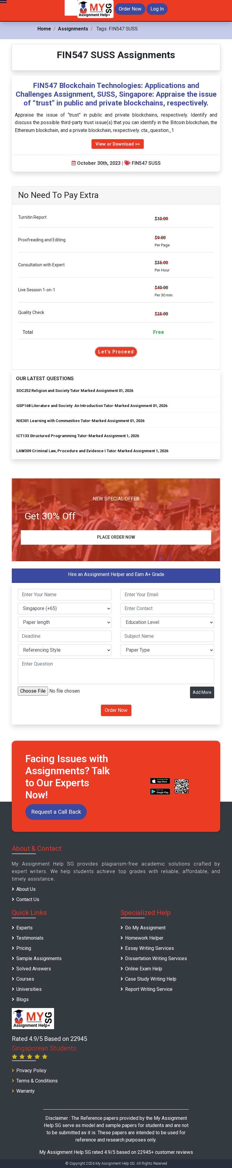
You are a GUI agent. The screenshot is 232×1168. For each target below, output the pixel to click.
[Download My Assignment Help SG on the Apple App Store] (160, 781)
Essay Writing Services (149, 948)
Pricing (23, 948)
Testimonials (30, 938)
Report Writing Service (148, 989)
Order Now (130, 9)
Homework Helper (144, 938)
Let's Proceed (116, 352)
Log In (157, 9)
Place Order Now (116, 537)
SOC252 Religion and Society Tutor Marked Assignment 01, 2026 (74, 390)
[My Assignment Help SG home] (95, 8)
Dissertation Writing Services (156, 958)
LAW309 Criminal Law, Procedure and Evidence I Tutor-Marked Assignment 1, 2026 (92, 451)
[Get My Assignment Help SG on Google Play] (160, 791)
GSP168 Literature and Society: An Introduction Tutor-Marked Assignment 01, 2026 (91, 405)
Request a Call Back (56, 811)
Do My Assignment (145, 928)
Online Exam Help (143, 969)
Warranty (25, 1091)
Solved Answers (33, 969)
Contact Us (27, 899)
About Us (26, 889)
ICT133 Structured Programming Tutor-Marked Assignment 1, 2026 (77, 436)
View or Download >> (117, 144)
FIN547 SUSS (146, 163)
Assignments (73, 29)
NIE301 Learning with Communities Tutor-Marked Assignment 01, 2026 (80, 420)
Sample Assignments (39, 958)
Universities (29, 989)
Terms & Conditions (37, 1081)
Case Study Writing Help (150, 979)
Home (44, 29)
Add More (202, 692)
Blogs (22, 999)
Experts (24, 928)
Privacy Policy (31, 1070)
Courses (25, 979)
